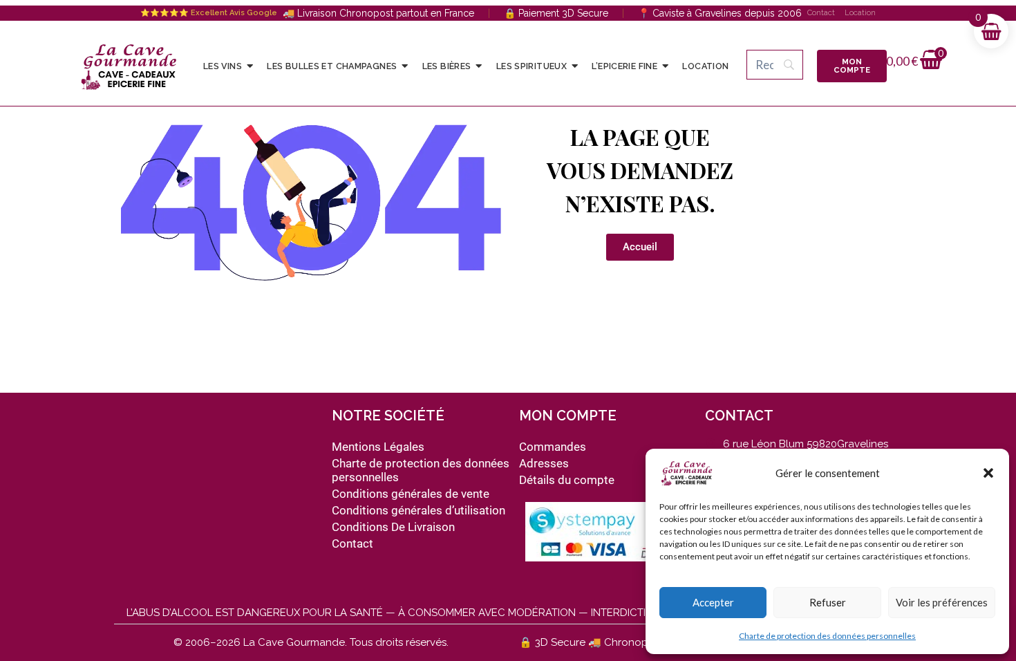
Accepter (713, 602)
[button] (988, 473)
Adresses (544, 463)
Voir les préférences (942, 602)
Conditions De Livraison (393, 527)
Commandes (552, 447)
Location (860, 12)
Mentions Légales (378, 447)
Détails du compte (566, 480)
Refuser (827, 602)
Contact (821, 12)
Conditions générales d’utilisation (418, 510)
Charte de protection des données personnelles (827, 636)
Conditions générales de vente (410, 494)
